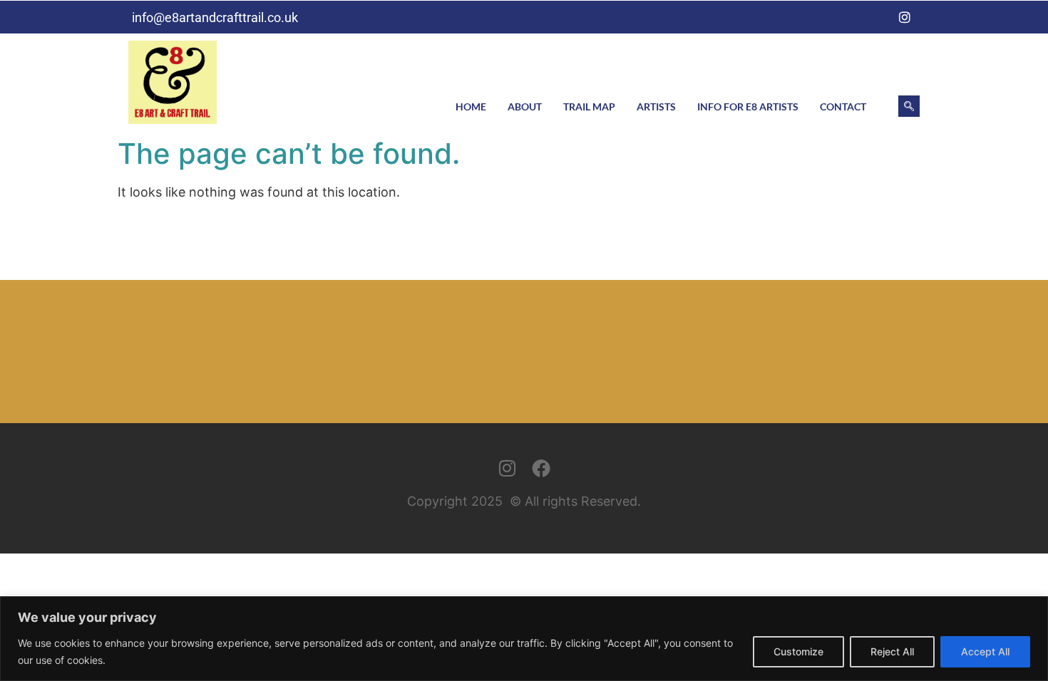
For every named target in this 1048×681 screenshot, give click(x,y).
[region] (524, 638)
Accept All (985, 651)
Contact (843, 106)
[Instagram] (904, 17)
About (525, 106)
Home (471, 106)
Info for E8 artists (747, 106)
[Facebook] (875, 17)
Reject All (892, 651)
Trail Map (589, 106)
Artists (656, 106)
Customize (798, 651)
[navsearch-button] (909, 106)
